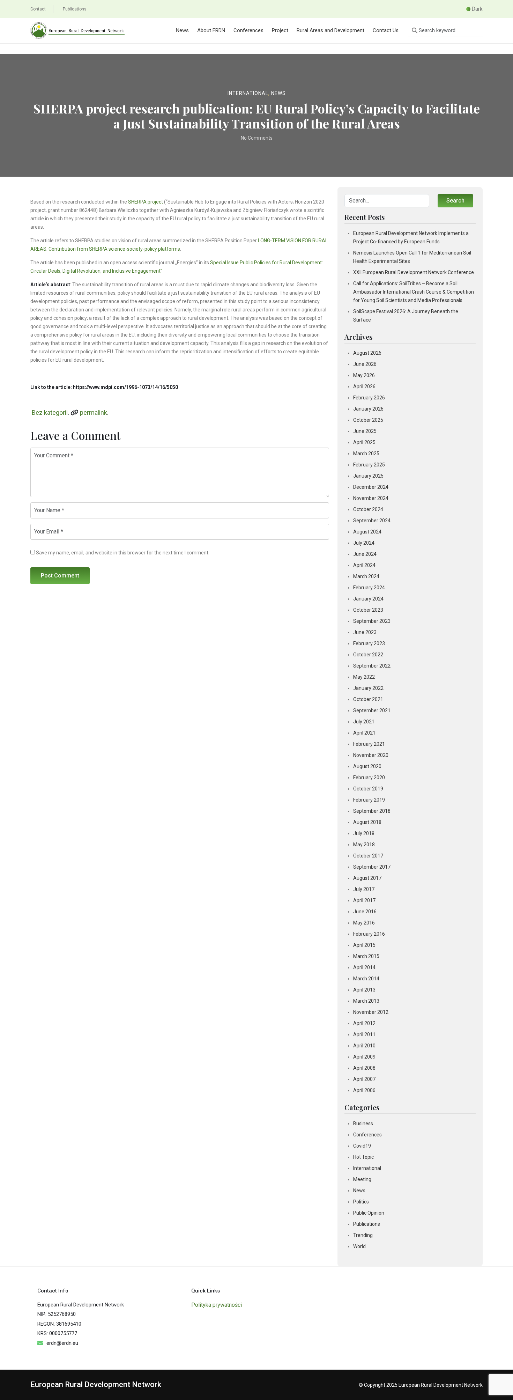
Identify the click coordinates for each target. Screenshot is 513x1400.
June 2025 (365, 431)
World (359, 1246)
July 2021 (363, 721)
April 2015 (364, 945)
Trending (363, 1235)
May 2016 (364, 923)
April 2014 (364, 967)
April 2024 (364, 565)
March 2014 (366, 978)
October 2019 (368, 788)
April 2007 (364, 1079)
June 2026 (365, 364)
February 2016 (369, 934)
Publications (75, 9)
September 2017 (372, 867)
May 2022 (364, 677)
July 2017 (363, 889)
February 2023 (369, 643)
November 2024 (370, 498)
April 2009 (364, 1057)
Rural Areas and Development (330, 30)
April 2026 (364, 386)
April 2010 (364, 1045)
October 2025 (368, 420)
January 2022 (368, 688)
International (248, 93)
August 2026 (367, 353)
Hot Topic (363, 1157)
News (182, 30)
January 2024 (368, 599)
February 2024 (369, 587)
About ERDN (211, 30)
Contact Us (386, 30)
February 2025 (369, 464)
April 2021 (364, 733)
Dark (477, 9)
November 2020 (370, 755)
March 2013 (366, 1001)
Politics (361, 1201)
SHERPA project (145, 202)
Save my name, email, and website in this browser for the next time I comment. (122, 552)
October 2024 (368, 509)
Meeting (362, 1179)
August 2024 (367, 532)
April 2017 (364, 900)
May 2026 (364, 375)
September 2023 (372, 621)
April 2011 (364, 1034)
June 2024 (365, 554)
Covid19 (362, 1146)
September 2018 (372, 811)
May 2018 (364, 844)
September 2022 (372, 666)
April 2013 (364, 990)
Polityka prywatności (216, 1305)
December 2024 (370, 487)
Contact (38, 9)
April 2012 (364, 1023)
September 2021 (372, 710)
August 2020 (367, 766)
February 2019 (369, 800)
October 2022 (368, 654)
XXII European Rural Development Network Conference (413, 272)
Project (280, 30)
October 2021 (368, 699)
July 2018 (363, 833)
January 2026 (368, 409)
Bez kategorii (50, 412)
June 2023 (365, 632)
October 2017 (368, 856)
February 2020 (369, 777)
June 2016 (365, 911)
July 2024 (363, 543)
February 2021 (369, 744)
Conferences (248, 30)
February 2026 (369, 397)
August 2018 (367, 822)
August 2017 (367, 878)
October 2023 (368, 610)
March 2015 (366, 956)
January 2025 (368, 476)
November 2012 (370, 1012)
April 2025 (364, 442)
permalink (93, 412)
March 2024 (366, 576)
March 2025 (366, 453)
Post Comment (60, 575)
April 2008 (364, 1068)
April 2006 (364, 1090)
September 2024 (372, 520)
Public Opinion (368, 1213)
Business (363, 1123)
